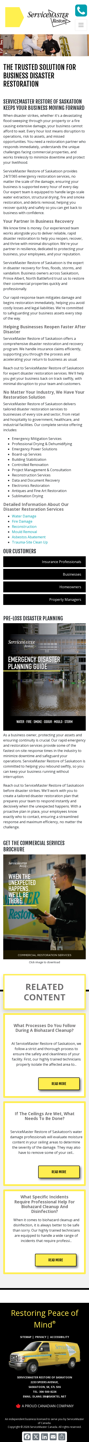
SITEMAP (26, 1337)
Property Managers (65, 599)
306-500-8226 (47, 1392)
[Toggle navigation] (81, 25)
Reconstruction (24, 526)
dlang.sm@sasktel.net (49, 1396)
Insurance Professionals (61, 561)
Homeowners (70, 587)
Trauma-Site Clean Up (30, 542)
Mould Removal (24, 531)
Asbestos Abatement (29, 537)
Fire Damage (22, 521)
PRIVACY (40, 1337)
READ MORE (59, 1084)
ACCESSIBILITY (59, 1337)
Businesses (72, 574)
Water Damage (24, 516)
